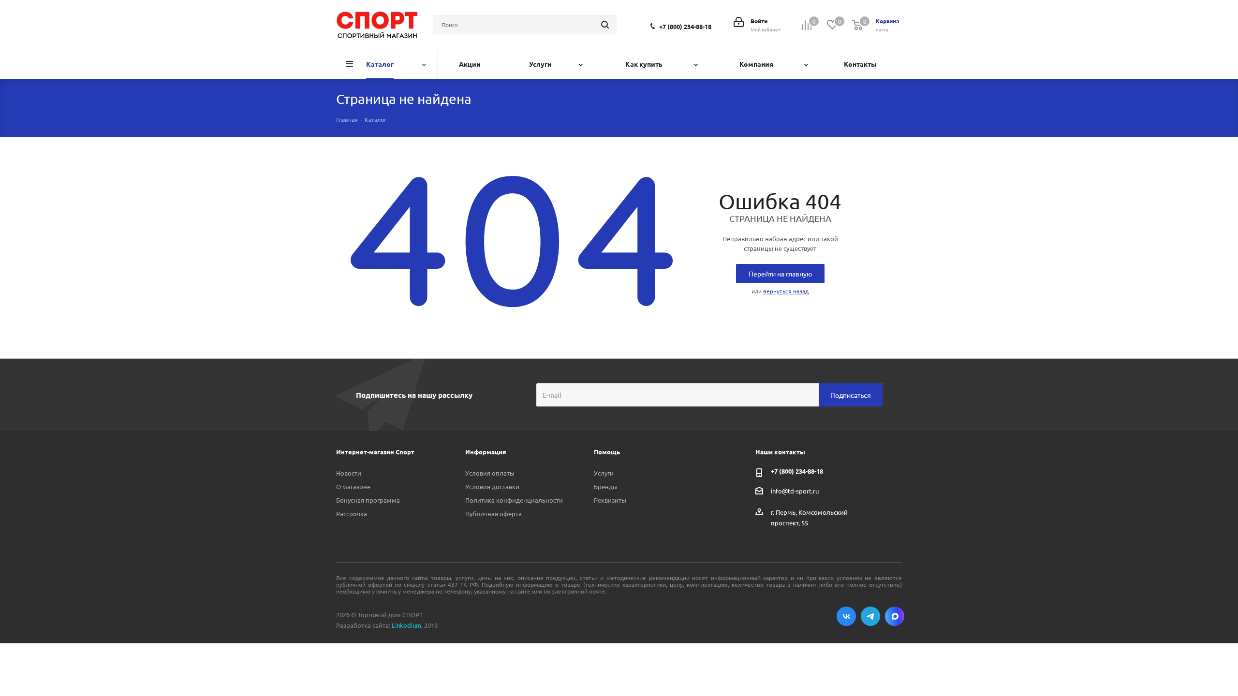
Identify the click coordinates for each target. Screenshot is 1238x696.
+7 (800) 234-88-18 (685, 26)
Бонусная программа (368, 500)
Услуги (604, 473)
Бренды (606, 486)
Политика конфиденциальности (514, 500)
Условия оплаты (490, 473)
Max (894, 616)
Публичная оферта (493, 513)
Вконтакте (846, 616)
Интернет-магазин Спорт (375, 452)
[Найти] (605, 24)
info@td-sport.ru (795, 491)
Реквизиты (610, 500)
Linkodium (406, 625)
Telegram (870, 616)
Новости (348, 473)
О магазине (353, 486)
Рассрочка (351, 513)
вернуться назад (786, 291)
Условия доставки (492, 486)
